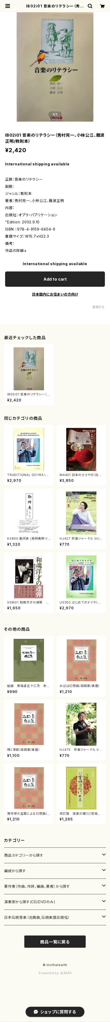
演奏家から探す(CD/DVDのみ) (30, 902)
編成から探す (15, 871)
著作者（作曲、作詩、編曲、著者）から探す (37, 886)
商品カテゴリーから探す (23, 855)
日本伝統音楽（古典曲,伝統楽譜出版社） (37, 917)
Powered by (49, 973)
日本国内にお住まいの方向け (55, 294)
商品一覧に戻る (55, 941)
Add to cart (55, 279)
